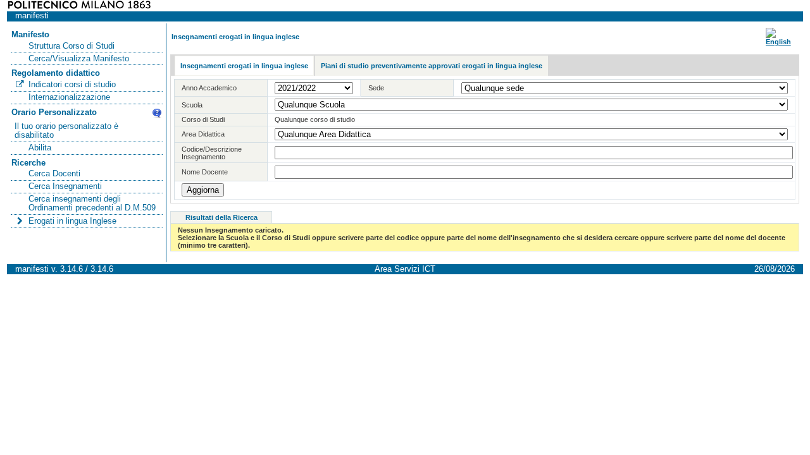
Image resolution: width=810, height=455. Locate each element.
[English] (778, 42)
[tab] (244, 66)
